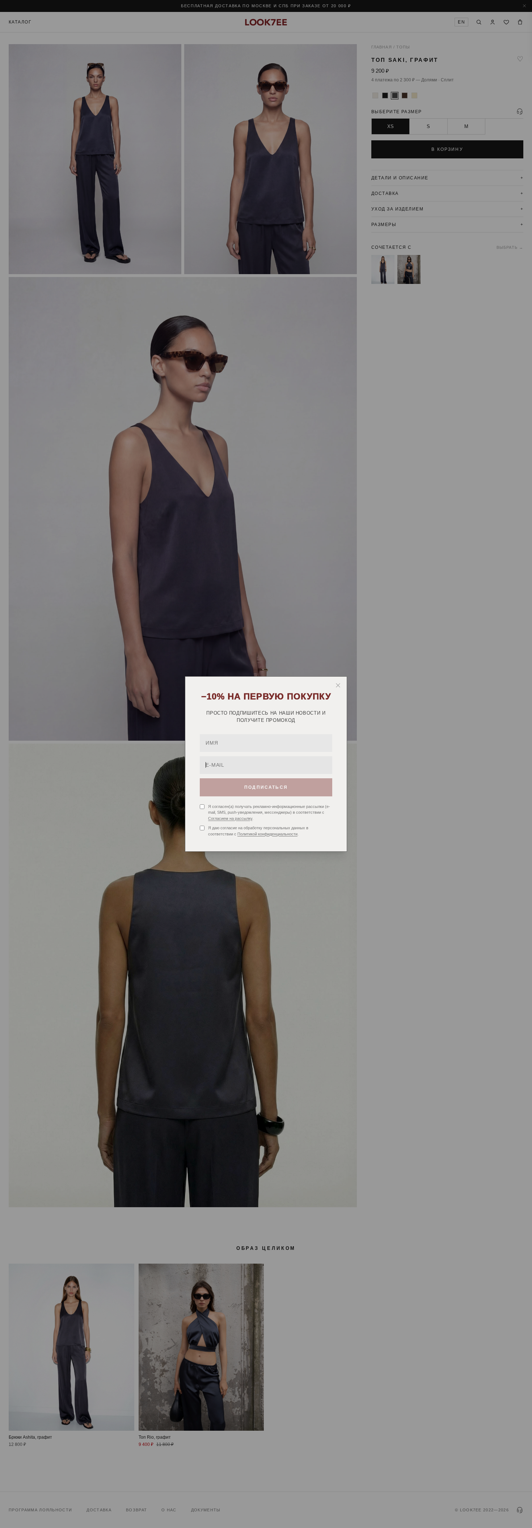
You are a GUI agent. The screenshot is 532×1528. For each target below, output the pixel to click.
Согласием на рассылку (230, 818)
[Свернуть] (338, 685)
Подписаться (266, 787)
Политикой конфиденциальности (267, 834)
